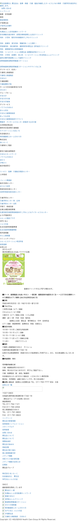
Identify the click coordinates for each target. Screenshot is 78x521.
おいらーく (4, 142)
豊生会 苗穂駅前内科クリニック (22, 52)
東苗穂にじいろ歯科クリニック (15, 58)
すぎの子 (3, 96)
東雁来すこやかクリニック (19, 37)
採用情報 (3, 244)
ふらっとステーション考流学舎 (11, 241)
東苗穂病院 (4, 20)
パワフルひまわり (6, 107)
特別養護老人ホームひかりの (15, 508)
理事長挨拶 (6, 441)
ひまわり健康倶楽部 (7, 113)
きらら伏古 (4, 110)
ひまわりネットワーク (8, 154)
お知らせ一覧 (7, 385)
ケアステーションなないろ (10, 131)
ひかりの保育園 (10, 505)
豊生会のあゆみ (8, 444)
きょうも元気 (5, 116)
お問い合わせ (7, 432)
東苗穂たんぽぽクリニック (21, 34)
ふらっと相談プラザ (7, 218)
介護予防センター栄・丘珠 (10, 200)
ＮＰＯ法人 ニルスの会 (13, 510)
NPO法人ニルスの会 (10, 479)
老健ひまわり (10, 496)
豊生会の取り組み (9, 450)
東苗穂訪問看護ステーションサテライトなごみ (20, 66)
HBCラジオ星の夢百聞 (10, 459)
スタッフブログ (8, 427)
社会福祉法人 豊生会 (10, 476)
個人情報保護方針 (9, 453)
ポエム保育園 (5, 235)
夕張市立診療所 (6, 26)
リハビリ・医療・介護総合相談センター (15, 171)
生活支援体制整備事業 (8, 230)
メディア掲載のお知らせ (11, 462)
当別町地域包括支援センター (10, 192)
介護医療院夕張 (6, 84)
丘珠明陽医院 (11, 49)
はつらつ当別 (5, 186)
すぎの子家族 (5, 101)
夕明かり (3, 163)
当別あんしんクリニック (29, 55)
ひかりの (10, 136)
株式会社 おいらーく (10, 473)
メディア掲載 (7, 456)
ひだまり (3, 90)
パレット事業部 (6, 180)
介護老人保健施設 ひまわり (15, 516)
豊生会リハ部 (10, 490)
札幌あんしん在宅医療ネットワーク (13, 31)
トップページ (5, 11)
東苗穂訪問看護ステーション (14, 61)
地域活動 (5, 447)
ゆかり (2, 160)
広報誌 (4, 464)
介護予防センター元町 (8, 203)
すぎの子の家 (5, 98)
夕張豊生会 (9, 513)
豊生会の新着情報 (9, 421)
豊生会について (8, 435)
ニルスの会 (4, 224)
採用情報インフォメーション (13, 424)
